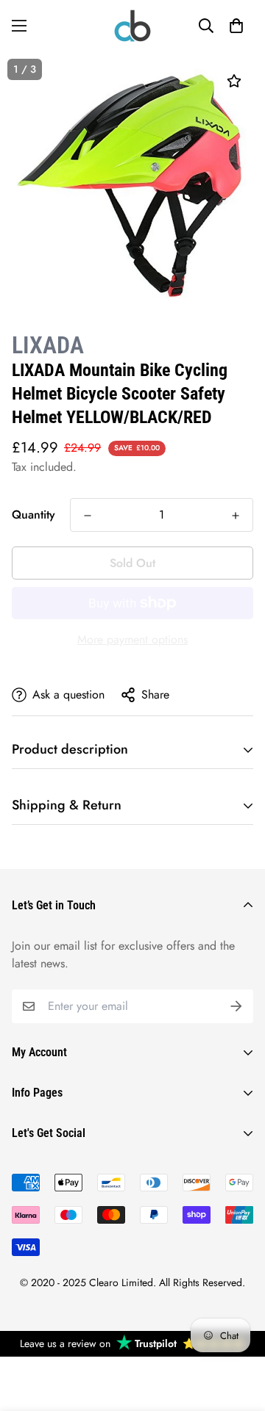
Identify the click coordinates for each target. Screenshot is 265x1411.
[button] (236, 26)
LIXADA (48, 345)
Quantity (33, 514)
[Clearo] (132, 25)
